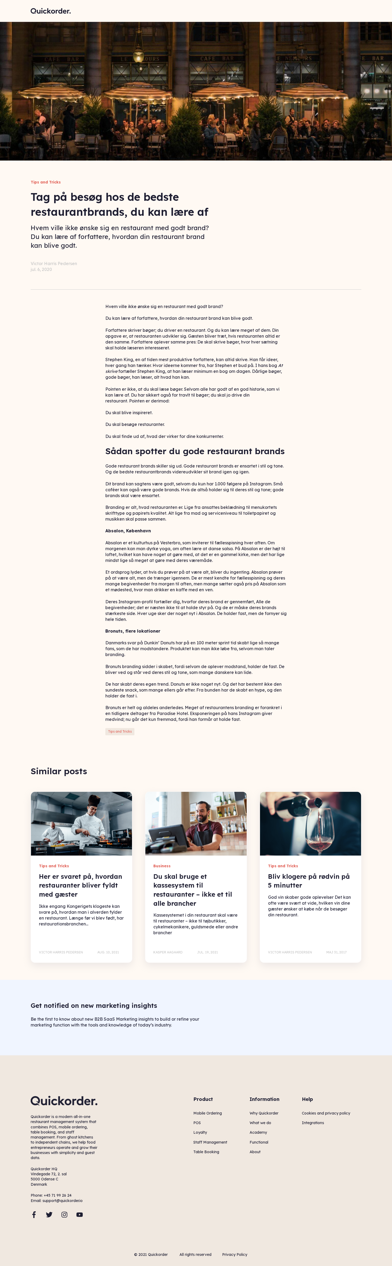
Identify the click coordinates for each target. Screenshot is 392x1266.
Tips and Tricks (120, 731)
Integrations (313, 1123)
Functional (259, 1142)
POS (197, 1123)
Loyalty (200, 1132)
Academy (258, 1132)
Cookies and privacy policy (326, 1113)
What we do (260, 1123)
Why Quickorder (264, 1113)
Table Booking (206, 1152)
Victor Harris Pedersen (54, 263)
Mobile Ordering (207, 1113)
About (255, 1152)
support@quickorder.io (62, 1200)
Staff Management (210, 1142)
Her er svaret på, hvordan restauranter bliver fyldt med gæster (80, 885)
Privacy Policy (234, 1254)
